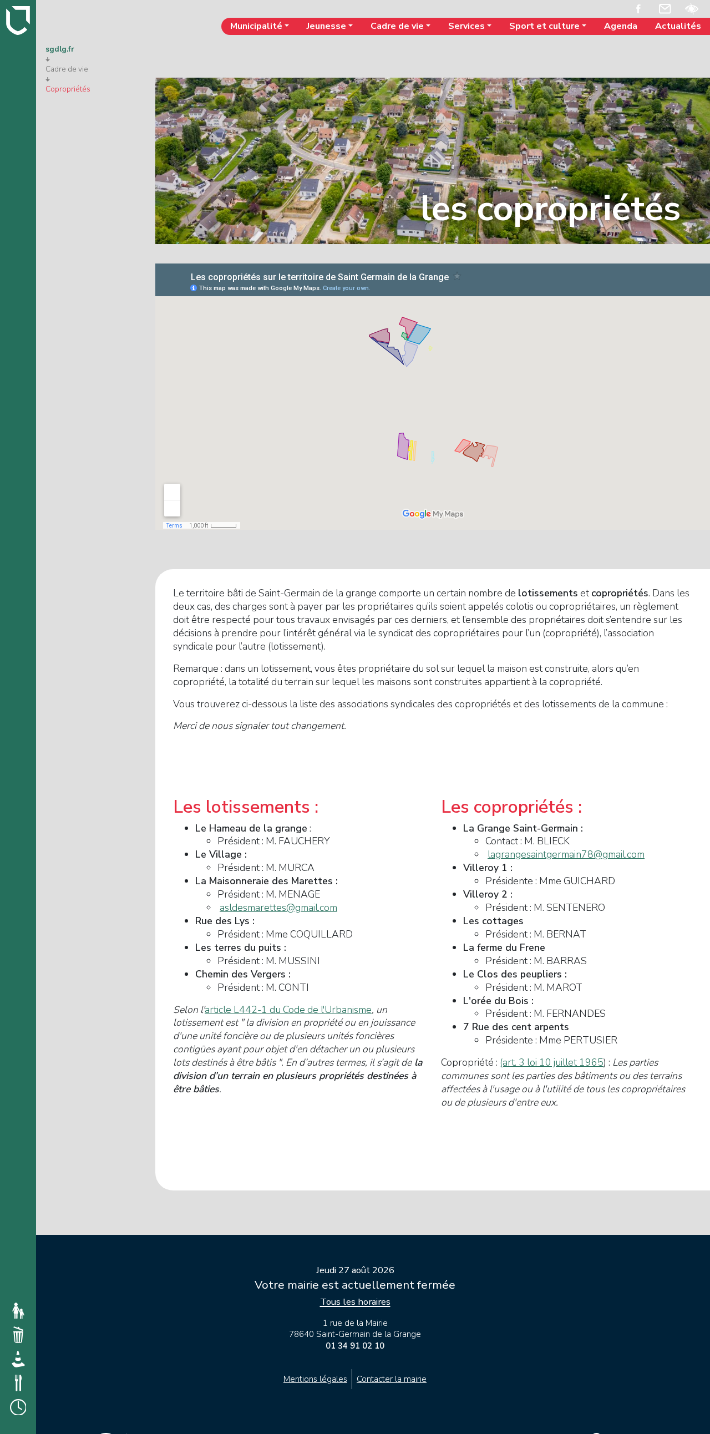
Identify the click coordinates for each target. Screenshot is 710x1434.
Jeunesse (326, 26)
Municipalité (256, 26)
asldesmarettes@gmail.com (278, 907)
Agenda (620, 26)
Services (466, 26)
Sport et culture (544, 26)
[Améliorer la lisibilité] (691, 8)
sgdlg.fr (59, 49)
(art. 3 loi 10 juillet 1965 (552, 1062)
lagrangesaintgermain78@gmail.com (566, 854)
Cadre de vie (397, 26)
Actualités (678, 26)
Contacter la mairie (392, 1379)
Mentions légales (315, 1379)
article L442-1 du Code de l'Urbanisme (288, 1009)
